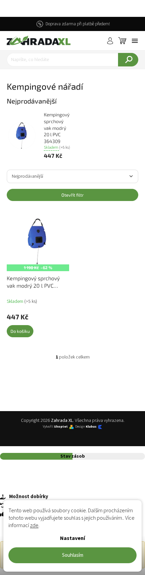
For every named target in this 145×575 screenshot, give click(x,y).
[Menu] (134, 40)
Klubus (91, 427)
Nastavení (72, 538)
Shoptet (61, 427)
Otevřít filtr (72, 195)
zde (34, 525)
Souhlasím (72, 555)
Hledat (128, 59)
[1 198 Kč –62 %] (38, 241)
